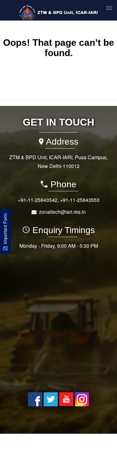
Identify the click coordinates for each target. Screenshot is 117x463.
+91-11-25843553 (80, 199)
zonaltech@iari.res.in (62, 211)
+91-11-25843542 (37, 199)
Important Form (5, 229)
